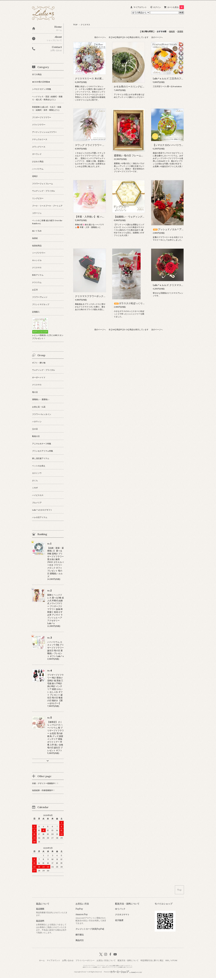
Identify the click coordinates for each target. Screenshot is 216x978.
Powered (107, 972)
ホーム (42, 960)
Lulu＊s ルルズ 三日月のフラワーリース (174, 78)
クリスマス (85, 24)
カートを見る (174, 7)
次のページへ (157, 37)
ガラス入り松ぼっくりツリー (134, 303)
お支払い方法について (106, 960)
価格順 (172, 31)
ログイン (157, 7)
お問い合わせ (68, 960)
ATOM (174, 960)
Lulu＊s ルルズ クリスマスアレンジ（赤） (175, 285)
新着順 (180, 31)
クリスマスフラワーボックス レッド (94, 296)
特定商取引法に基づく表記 (152, 960)
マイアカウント (140, 7)
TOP (75, 24)
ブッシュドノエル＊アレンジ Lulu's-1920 (180, 229)
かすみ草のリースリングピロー (130, 86)
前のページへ (100, 37)
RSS (167, 960)
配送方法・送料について (128, 960)
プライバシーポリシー (85, 960)
